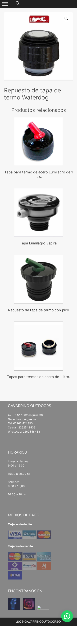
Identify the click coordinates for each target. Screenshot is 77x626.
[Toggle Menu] (5, 4)
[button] (66, 18)
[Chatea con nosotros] (67, 616)
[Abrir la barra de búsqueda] (17, 3)
